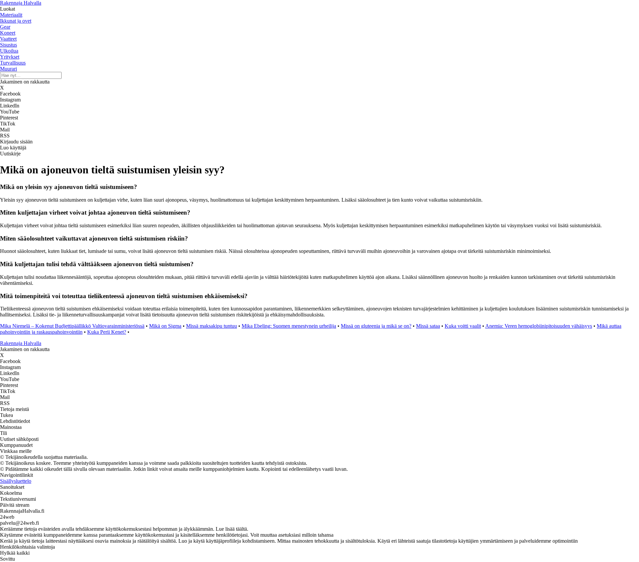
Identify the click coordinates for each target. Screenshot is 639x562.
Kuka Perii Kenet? (106, 332)
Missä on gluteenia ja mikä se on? (376, 326)
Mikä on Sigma (165, 326)
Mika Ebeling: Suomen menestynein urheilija (289, 326)
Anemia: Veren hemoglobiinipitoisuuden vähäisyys (538, 326)
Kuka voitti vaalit (463, 326)
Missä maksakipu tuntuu (211, 326)
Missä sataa (428, 326)
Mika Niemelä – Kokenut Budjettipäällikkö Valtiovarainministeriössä (72, 326)
